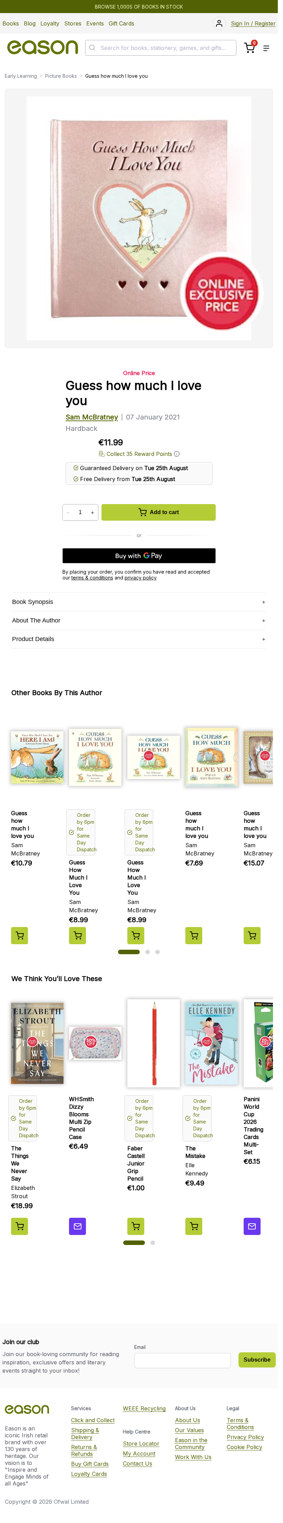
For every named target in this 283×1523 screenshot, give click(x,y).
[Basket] (249, 48)
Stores (72, 23)
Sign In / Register (253, 23)
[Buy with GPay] (139, 555)
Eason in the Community (191, 1443)
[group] (139, 826)
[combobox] (160, 48)
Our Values (189, 1430)
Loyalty (49, 23)
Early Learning (21, 76)
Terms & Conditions (240, 1423)
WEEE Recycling (144, 1408)
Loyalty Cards (89, 1473)
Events (95, 23)
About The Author (36, 620)
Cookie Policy (244, 1447)
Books (10, 23)
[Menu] (266, 48)
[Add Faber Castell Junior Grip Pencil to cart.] (135, 1226)
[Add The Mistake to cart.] (193, 1226)
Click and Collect (93, 1420)
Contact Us (137, 1463)
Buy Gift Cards (90, 1463)
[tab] (129, 952)
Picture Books (61, 76)
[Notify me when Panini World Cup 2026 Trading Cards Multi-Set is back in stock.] (252, 1226)
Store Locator (141, 1443)
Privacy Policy (245, 1437)
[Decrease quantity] (68, 512)
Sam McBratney (92, 417)
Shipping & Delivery (85, 1433)
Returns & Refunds (84, 1450)
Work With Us (193, 1456)
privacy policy (141, 578)
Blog (30, 23)
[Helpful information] (177, 454)
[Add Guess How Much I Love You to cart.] (77, 935)
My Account (139, 1453)
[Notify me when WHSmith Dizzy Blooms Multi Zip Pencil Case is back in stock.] (77, 1226)
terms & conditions (92, 578)
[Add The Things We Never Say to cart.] (19, 1226)
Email (140, 1347)
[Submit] (93, 47)
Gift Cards (121, 23)
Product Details (33, 639)
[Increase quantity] (92, 512)
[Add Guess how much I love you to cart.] (19, 935)
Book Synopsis (32, 601)
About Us (187, 1420)
